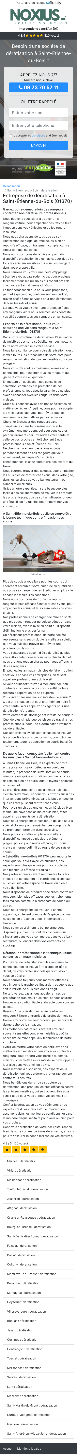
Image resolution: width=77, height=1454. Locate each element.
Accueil (8, 1448)
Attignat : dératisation (22, 1208)
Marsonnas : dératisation (24, 1368)
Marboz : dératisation (22, 1161)
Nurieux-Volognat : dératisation (29, 1415)
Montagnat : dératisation (24, 1293)
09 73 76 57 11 (40, 87)
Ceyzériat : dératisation (23, 1302)
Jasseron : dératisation (23, 1199)
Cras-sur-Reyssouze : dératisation (31, 1217)
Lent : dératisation (19, 1387)
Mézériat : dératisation (22, 1396)
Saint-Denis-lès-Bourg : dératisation (32, 1236)
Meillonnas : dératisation (24, 1180)
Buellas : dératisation (21, 1321)
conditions (38, 135)
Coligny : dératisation (22, 1264)
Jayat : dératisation (20, 1330)
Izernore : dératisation (22, 1424)
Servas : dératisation (21, 1377)
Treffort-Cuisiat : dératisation (27, 1189)
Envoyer (38, 145)
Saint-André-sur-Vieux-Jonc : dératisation (36, 1433)
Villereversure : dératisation (26, 1311)
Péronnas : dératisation (23, 1283)
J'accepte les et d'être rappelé (40, 135)
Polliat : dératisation (21, 1255)
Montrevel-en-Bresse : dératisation (31, 1274)
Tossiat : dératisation (21, 1358)
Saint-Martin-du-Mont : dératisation (32, 1405)
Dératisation (11, 186)
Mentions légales (29, 1448)
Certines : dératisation (22, 1339)
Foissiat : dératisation (22, 1246)
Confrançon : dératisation (24, 1349)
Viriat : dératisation (20, 1170)
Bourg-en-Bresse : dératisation (29, 1227)
